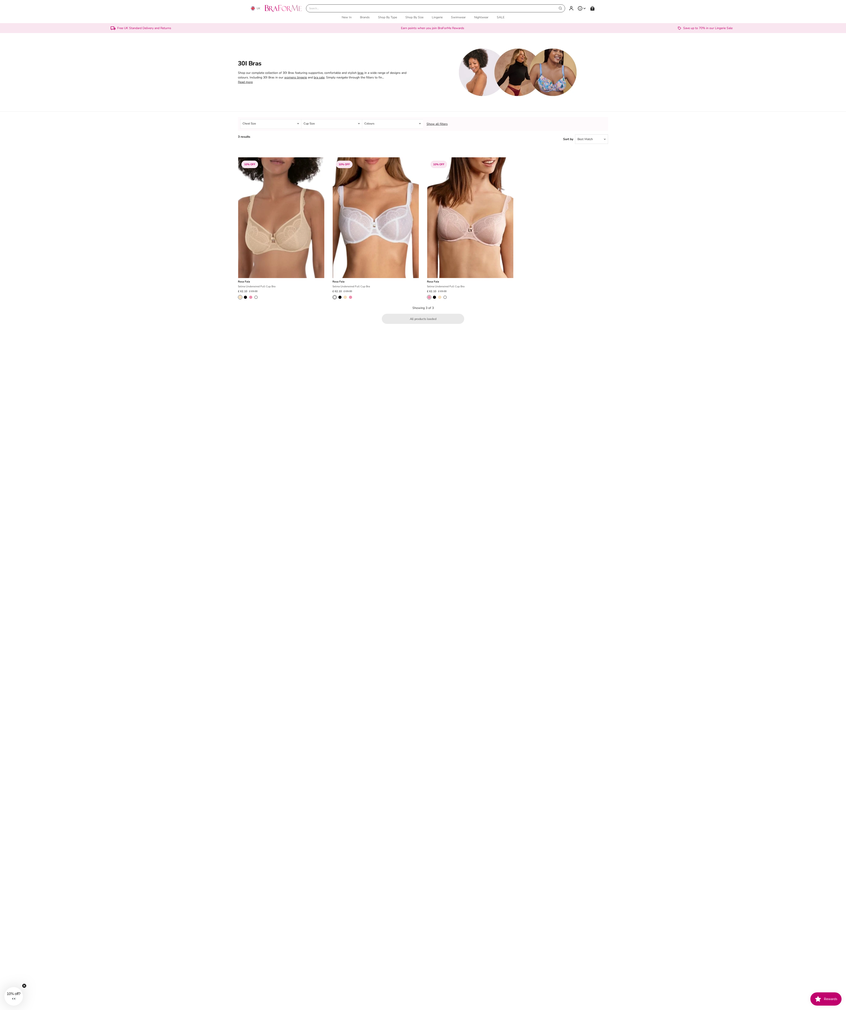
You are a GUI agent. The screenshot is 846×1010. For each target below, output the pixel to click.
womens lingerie (295, 77)
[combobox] (435, 8)
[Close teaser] (24, 986)
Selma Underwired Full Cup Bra (256, 286)
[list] (423, 124)
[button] (13, 996)
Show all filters (437, 124)
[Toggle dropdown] (581, 8)
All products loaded (423, 319)
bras (361, 73)
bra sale (319, 77)
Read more (245, 82)
